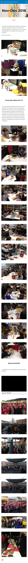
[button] (1, 2)
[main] (14, 10)
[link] (14, 385)
